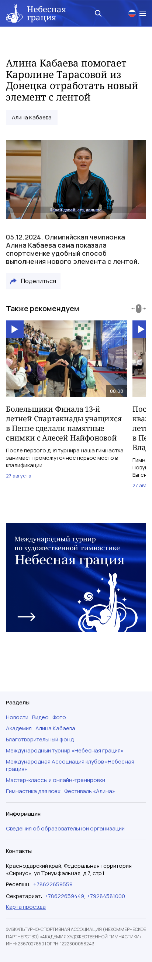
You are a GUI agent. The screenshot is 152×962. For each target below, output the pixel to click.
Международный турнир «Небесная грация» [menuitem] (65, 750)
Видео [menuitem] (40, 717)
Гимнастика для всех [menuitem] (33, 791)
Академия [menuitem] (19, 728)
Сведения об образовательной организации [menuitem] (65, 828)
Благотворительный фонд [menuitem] (40, 739)
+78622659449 (64, 896)
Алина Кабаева (32, 117)
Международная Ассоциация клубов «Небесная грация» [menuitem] (70, 765)
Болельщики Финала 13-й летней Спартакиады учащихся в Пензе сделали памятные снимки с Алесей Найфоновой (64, 423)
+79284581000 (106, 896)
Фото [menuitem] (59, 717)
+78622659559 (53, 884)
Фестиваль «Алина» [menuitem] (89, 791)
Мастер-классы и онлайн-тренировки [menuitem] (55, 780)
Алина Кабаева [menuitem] (55, 728)
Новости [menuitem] (17, 717)
